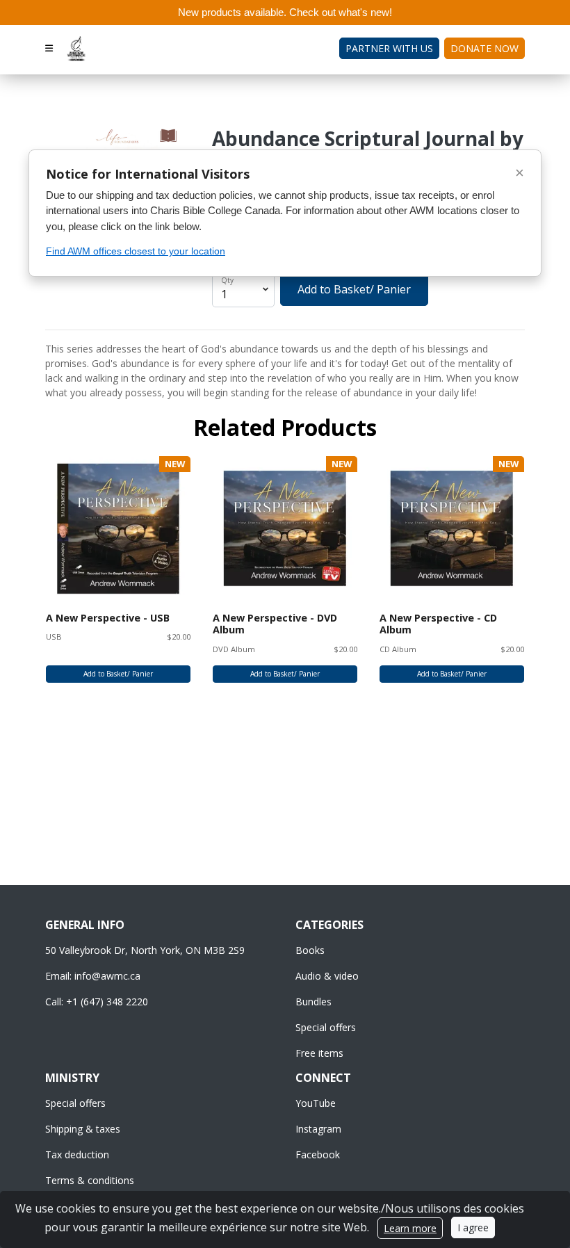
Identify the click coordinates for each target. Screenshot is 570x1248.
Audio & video (327, 975)
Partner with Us (389, 48)
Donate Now (484, 48)
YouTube (315, 1103)
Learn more (410, 1228)
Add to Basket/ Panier (354, 289)
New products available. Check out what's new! (285, 12)
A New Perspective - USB (108, 617)
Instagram (318, 1128)
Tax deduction (77, 1154)
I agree (473, 1227)
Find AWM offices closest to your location (135, 251)
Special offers (325, 1027)
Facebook (317, 1154)
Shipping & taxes (82, 1128)
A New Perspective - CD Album (438, 623)
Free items (319, 1053)
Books (310, 950)
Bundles (313, 1001)
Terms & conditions (89, 1180)
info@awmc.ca (107, 975)
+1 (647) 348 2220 (107, 1001)
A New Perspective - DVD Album (275, 623)
